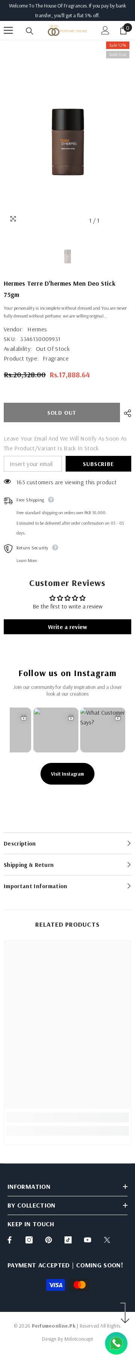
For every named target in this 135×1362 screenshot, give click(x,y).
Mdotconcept (78, 1338)
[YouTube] (87, 1240)
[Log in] (105, 30)
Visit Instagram (67, 774)
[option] (67, 134)
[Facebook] (9, 1240)
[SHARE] (125, 413)
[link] (67, 1117)
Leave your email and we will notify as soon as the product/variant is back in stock (65, 443)
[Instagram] (29, 1240)
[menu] (8, 30)
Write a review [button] (67, 627)
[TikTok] (68, 1240)
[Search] (29, 31)
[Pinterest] (49, 1240)
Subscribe (98, 463)
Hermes (37, 329)
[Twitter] (107, 1240)
